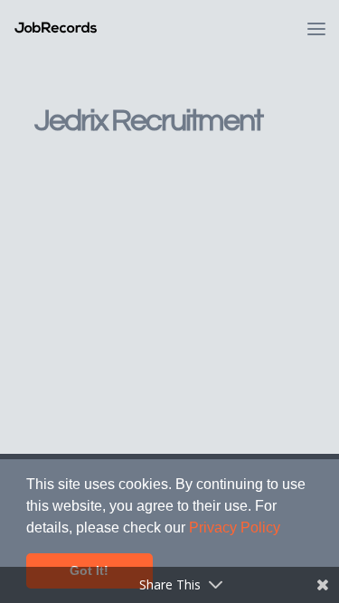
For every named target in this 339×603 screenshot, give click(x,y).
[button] (286, 529)
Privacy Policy (234, 527)
